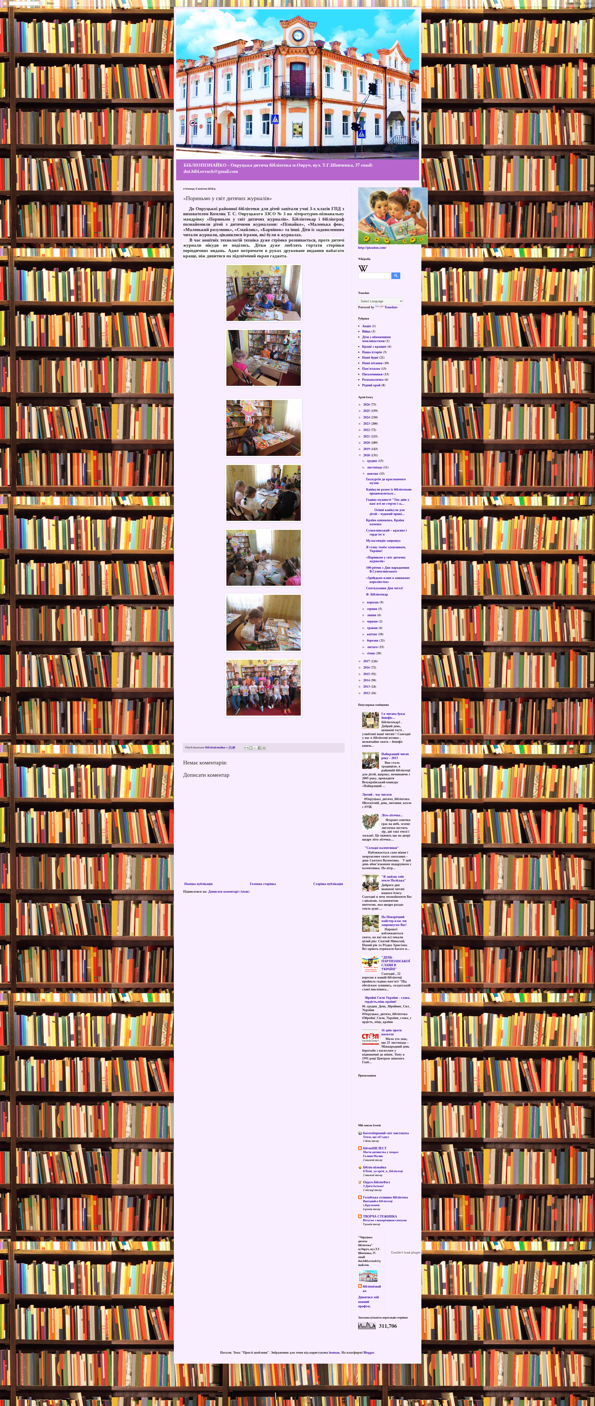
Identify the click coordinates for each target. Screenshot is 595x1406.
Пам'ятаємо (371, 368)
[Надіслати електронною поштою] (246, 748)
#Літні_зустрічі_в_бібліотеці (383, 1171)
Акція (366, 325)
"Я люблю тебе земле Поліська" (393, 878)
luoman (334, 1352)
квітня (372, 634)
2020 (367, 442)
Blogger (369, 1352)
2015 (367, 673)
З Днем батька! (373, 1186)
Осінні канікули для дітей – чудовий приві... (385, 511)
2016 (367, 667)
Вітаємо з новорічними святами (385, 1220)
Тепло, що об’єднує (376, 1136)
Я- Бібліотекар (377, 594)
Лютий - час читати (377, 794)
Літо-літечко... (392, 815)
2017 (367, 661)
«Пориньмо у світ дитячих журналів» (386, 559)
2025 (367, 410)
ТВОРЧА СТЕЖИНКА (380, 1216)
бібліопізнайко (372, 1288)
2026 (367, 404)
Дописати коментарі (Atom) (229, 891)
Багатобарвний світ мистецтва (386, 1132)
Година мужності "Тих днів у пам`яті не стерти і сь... (387, 501)
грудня (372, 460)
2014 (367, 680)
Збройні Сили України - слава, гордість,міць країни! (387, 999)
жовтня (373, 473)
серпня (372, 608)
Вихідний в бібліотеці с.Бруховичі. (378, 1203)
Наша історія (372, 352)
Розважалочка (372, 379)
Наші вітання (372, 362)
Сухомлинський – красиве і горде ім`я (386, 532)
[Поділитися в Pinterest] (264, 748)
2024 (367, 417)
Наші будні (370, 357)
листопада (375, 467)
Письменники (372, 374)
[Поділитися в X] (255, 748)
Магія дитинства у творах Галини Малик (381, 1154)
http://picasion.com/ (372, 247)
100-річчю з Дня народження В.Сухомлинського (387, 569)
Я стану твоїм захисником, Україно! (386, 549)
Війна (366, 331)
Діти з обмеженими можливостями (376, 338)
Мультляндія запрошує (383, 540)
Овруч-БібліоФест (376, 1182)
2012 (367, 692)
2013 (367, 686)
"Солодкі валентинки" (382, 847)
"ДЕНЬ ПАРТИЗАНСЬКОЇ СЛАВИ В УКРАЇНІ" (395, 963)
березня (373, 640)
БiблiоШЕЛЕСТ (375, 1148)
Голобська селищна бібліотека (385, 1197)
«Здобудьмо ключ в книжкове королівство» (388, 579)
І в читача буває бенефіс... (393, 715)
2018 (367, 455)
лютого (373, 646)
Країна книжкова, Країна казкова (385, 522)
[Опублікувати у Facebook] (259, 748)
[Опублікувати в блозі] (250, 748)
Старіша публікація (328, 883)
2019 (367, 448)
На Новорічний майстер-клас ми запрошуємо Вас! (394, 920)
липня (372, 614)
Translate (390, 307)
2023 (367, 423)
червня (373, 621)
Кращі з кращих (374, 346)
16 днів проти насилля (391, 1032)
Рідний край (371, 385)
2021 (367, 436)
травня (373, 627)
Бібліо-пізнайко (374, 1167)
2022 (367, 429)
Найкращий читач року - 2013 (395, 755)
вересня (373, 602)
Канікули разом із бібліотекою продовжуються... (389, 491)
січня (371, 653)
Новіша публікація (198, 883)
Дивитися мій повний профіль (368, 1301)
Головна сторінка (263, 883)
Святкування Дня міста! (384, 587)
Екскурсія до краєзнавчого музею (386, 481)
